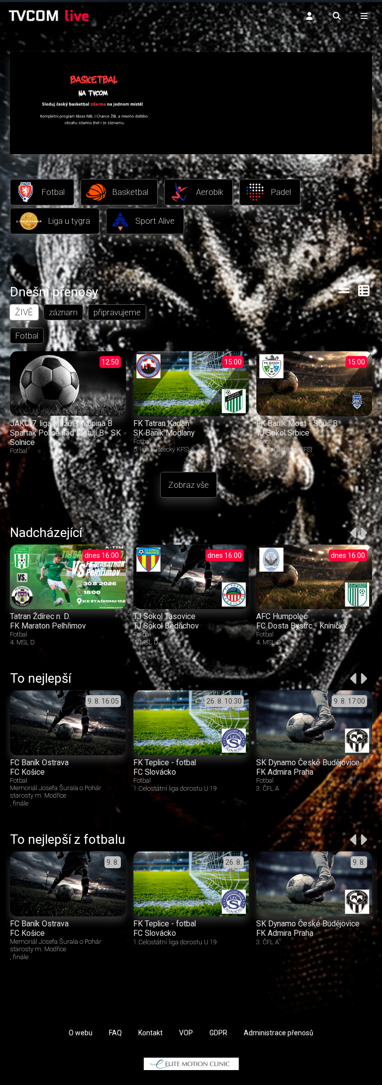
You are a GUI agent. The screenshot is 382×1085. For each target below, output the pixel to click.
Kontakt (150, 1033)
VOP (186, 1033)
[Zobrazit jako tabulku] (344, 290)
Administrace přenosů (278, 1033)
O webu (81, 1033)
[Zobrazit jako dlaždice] (364, 290)
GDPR (218, 1033)
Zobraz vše (188, 485)
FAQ (115, 1033)
